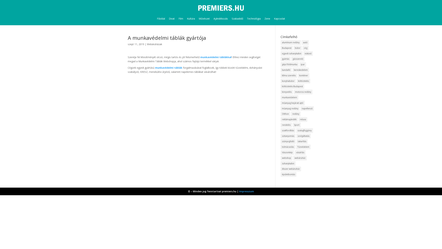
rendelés (286, 124)
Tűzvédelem (303, 146)
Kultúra (191, 18)
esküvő (308, 53)
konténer (303, 75)
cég (305, 48)
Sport (296, 124)
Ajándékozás (221, 18)
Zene (267, 18)
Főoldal (161, 18)
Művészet (204, 18)
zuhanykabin (288, 163)
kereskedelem (301, 69)
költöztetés (303, 81)
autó (305, 42)
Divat (172, 18)
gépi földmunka (289, 64)
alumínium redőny (291, 42)
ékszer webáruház (291, 168)
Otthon (285, 113)
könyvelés (287, 91)
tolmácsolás (288, 146)
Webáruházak (154, 44)
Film (181, 18)
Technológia (254, 18)
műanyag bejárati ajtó (292, 103)
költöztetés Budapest (292, 86)
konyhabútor (288, 81)
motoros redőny (303, 91)
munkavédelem (289, 97)
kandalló (286, 69)
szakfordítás (288, 130)
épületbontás (288, 174)
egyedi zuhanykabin (291, 53)
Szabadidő (237, 18)
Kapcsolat (279, 18)
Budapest (286, 48)
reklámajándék (289, 119)
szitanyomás (288, 136)
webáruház (300, 157)
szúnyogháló (288, 141)
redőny (295, 113)
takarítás (302, 141)
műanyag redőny (290, 108)
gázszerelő (298, 58)
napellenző (307, 108)
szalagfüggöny (304, 130)
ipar (303, 64)
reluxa (303, 119)
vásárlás (300, 152)
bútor (297, 48)
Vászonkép (287, 152)
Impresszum (246, 191)
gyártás (285, 58)
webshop (286, 157)
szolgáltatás (303, 136)
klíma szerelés (289, 75)
